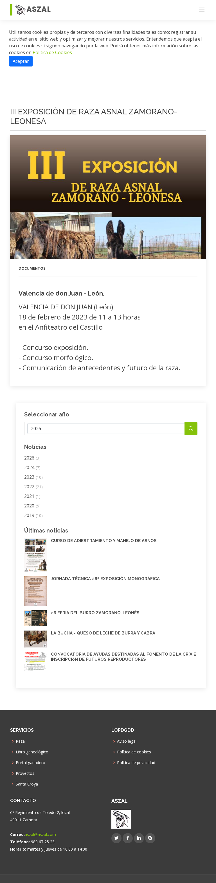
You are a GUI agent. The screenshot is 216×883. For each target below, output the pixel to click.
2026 (32, 458)
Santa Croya (27, 784)
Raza (20, 741)
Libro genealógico (32, 752)
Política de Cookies (52, 52)
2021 (32, 496)
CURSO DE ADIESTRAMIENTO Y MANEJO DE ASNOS (104, 540)
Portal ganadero (30, 763)
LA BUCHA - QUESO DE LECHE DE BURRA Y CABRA (103, 633)
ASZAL (38, 9)
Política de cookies (134, 752)
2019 (33, 515)
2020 (32, 506)
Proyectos (25, 773)
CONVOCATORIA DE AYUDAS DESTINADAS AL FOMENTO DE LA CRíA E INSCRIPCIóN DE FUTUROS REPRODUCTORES (123, 657)
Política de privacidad (136, 763)
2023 (33, 477)
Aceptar (21, 61)
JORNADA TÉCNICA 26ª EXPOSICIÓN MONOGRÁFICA (105, 578)
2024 (32, 467)
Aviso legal (126, 741)
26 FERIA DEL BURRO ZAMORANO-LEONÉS (95, 612)
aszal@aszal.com (40, 834)
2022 (33, 486)
